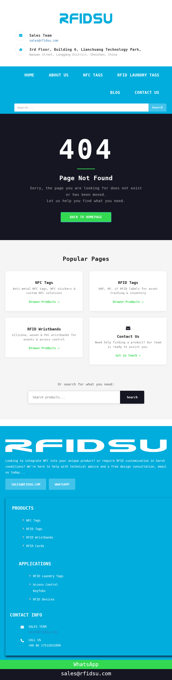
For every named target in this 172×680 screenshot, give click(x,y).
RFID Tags (34, 529)
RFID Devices (43, 599)
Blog (115, 92)
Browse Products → (44, 302)
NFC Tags (93, 75)
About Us (59, 75)
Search (157, 107)
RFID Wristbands (39, 537)
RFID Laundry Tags (138, 75)
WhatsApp (62, 484)
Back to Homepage (86, 217)
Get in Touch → (128, 355)
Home (29, 75)
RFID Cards (35, 546)
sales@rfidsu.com (43, 40)
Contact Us (147, 92)
